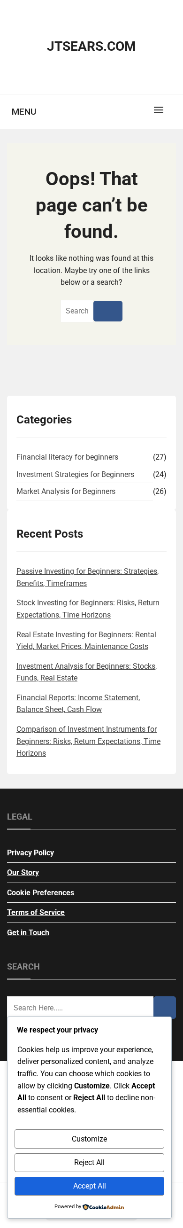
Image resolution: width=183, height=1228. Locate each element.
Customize (89, 1138)
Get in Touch (28, 932)
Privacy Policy (30, 852)
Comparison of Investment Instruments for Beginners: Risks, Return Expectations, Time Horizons (88, 741)
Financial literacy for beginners (67, 457)
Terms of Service (36, 912)
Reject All (89, 1162)
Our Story (23, 872)
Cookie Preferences (40, 892)
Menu (24, 111)
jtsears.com (91, 46)
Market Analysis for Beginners (65, 491)
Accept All (89, 1185)
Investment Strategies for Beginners (75, 474)
